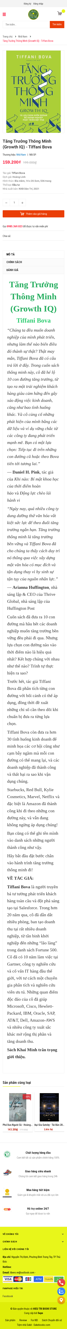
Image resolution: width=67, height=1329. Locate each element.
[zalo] (61, 1291)
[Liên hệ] (61, 1300)
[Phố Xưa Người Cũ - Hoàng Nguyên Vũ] (18, 1107)
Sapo (40, 1313)
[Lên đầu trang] (61, 1309)
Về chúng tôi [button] (10, 1234)
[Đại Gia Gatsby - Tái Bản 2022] (49, 1107)
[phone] (61, 1282)
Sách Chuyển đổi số (52, 1320)
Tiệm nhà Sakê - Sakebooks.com (33, 1324)
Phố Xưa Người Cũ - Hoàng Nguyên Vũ (23, 1124)
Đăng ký (27, 3)
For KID (34, 1320)
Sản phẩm (10, 1320)
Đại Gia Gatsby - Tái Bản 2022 (49, 1124)
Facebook (8, 1296)
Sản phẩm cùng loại (17, 1082)
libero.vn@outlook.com (22, 1272)
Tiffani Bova (18, 173)
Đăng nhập (38, 3)
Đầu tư (16, 184)
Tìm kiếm (57, 24)
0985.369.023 (15, 226)
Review (23, 1320)
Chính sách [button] (10, 1241)
